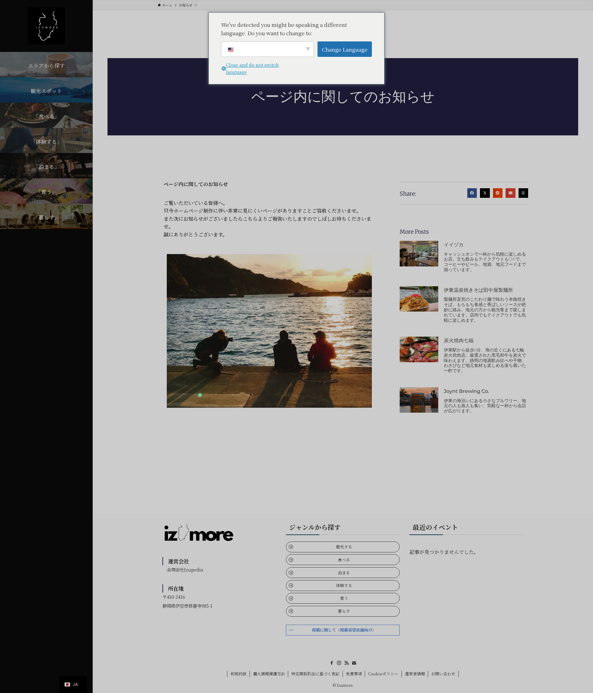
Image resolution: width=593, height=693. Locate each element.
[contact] (354, 663)
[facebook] (331, 663)
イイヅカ (454, 245)
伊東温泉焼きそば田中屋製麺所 (478, 290)
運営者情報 (415, 674)
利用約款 (238, 674)
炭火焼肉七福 (458, 340)
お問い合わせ (443, 674)
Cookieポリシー (383, 674)
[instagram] (339, 663)
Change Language (345, 49)
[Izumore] (46, 26)
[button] (472, 193)
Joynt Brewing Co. (466, 391)
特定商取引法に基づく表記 (315, 674)
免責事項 (354, 674)
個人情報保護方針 (269, 674)
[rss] (346, 663)
